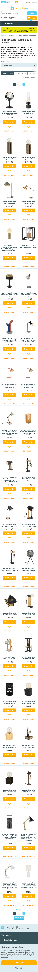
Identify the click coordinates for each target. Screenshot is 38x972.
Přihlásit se (34, 2)
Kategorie (9, 23)
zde (7, 957)
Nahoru (18, 910)
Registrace (27, 2)
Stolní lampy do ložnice (7, 35)
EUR (8, 2)
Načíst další (19, 917)
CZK (3, 2)
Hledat (32, 13)
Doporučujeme (8, 73)
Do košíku (10, 122)
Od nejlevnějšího (20, 73)
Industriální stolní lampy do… (27, 35)
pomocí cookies (23, 952)
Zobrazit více (5, 61)
